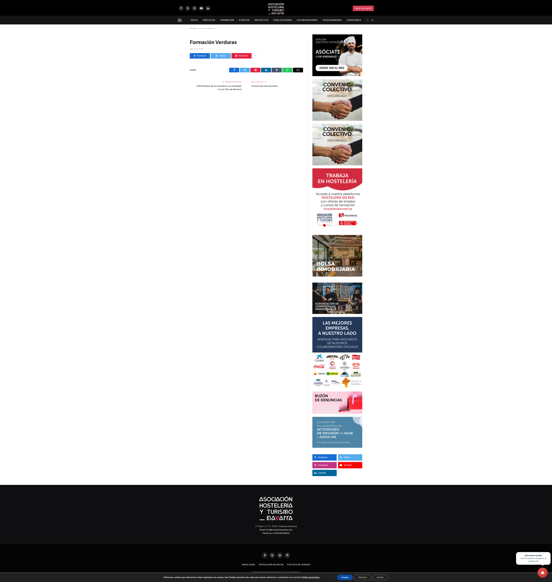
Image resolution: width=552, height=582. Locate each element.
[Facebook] (180, 73)
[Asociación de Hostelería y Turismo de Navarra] (276, 8)
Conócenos (354, 20)
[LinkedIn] (180, 87)
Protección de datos (271, 565)
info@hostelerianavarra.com (279, 530)
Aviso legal (248, 565)
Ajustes (380, 577)
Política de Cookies (310, 577)
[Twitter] (180, 80)
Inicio (194, 20)
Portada (193, 28)
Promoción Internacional (265, 86)
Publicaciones (282, 20)
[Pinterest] (180, 95)
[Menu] (180, 20)
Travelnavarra (332, 20)
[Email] (180, 102)
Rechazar (362, 577)
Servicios (209, 20)
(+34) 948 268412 (281, 533)
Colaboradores (307, 20)
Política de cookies (298, 565)
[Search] (372, 20)
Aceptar (345, 577)
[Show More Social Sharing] (255, 56)
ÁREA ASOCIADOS (363, 8)
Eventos (244, 20)
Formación (227, 20)
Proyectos (262, 20)
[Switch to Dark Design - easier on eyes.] (367, 20)
